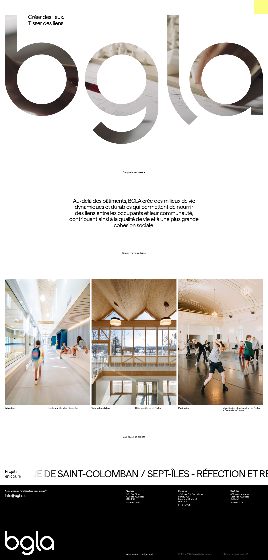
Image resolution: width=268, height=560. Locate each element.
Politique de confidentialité (235, 554)
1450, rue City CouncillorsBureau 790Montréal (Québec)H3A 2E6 (190, 498)
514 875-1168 (184, 505)
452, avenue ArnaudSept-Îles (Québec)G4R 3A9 (240, 497)
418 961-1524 (236, 503)
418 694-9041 (132, 503)
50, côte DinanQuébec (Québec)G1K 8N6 (135, 497)
